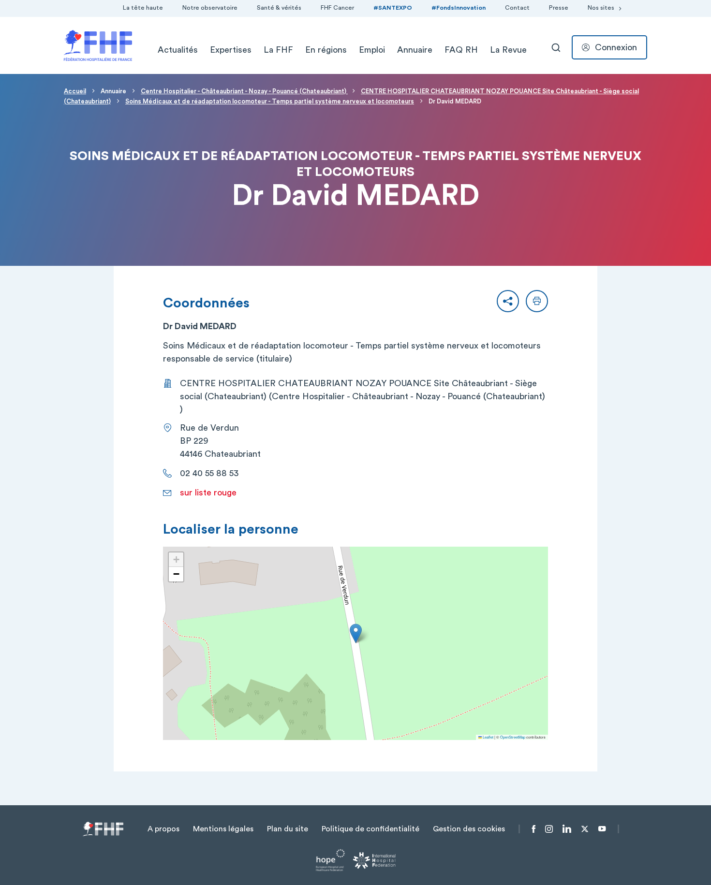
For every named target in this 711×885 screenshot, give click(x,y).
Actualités (178, 49)
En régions (326, 49)
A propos (163, 829)
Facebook (534, 829)
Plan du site (287, 829)
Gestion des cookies (469, 829)
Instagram (549, 829)
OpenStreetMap (512, 737)
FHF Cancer (337, 8)
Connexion (616, 47)
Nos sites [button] (601, 8)
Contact (517, 8)
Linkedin (567, 829)
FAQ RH (461, 49)
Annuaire (414, 49)
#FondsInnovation (458, 8)
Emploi (372, 49)
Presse (558, 8)
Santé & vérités (279, 8)
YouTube (602, 829)
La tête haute (143, 8)
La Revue (508, 49)
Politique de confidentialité (370, 829)
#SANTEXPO (392, 8)
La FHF (278, 49)
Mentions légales (223, 829)
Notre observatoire (209, 8)
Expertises (231, 49)
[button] (508, 301)
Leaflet (487, 737)
